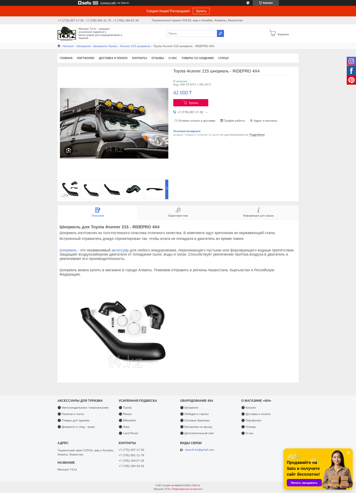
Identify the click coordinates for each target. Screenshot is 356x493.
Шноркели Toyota (105, 46)
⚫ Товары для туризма (73, 420)
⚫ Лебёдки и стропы (194, 414)
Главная (66, 58)
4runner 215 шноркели (135, 46)
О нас (173, 58)
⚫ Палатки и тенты (70, 414)
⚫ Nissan (125, 414)
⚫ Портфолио (251, 420)
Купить (201, 11)
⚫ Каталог (248, 407)
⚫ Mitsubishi (127, 420)
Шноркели (84, 46)
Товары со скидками (198, 58)
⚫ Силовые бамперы (195, 420)
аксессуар (120, 250)
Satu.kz (196, 485)
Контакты (139, 58)
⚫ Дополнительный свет (197, 433)
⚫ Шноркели (189, 407)
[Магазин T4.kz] (66, 33)
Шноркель (68, 250)
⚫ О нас (247, 433)
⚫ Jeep (124, 426)
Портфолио (85, 58)
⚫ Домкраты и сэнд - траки (76, 426)
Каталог (68, 46)
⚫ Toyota (125, 407)
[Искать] (220, 33)
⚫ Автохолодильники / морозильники (83, 407)
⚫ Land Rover (128, 433)
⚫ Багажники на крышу (196, 426)
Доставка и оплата (113, 58)
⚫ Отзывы (248, 426)
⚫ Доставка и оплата (256, 414)
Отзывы (157, 58)
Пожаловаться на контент (187, 489)
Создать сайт (108, 2)
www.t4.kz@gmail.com (199, 449)
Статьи (223, 58)
